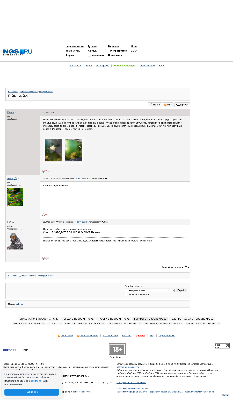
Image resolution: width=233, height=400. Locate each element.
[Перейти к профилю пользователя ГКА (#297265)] (15, 248)
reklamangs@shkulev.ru (127, 367)
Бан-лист (127, 335)
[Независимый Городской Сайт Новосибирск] (17, 52)
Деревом (183, 104)
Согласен (31, 392)
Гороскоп (113, 46)
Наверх (226, 395)
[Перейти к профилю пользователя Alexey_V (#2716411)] (15, 205)
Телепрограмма (117, 50)
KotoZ (20, 304)
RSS (169, 104)
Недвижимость (74, 46)
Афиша (92, 50)
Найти (89, 65)
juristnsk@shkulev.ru (80, 392)
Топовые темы (147, 65)
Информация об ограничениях (131, 382)
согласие (36, 380)
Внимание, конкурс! (125, 65)
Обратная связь (167, 335)
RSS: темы (67, 335)
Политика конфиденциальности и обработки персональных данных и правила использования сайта (165, 392)
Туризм (92, 46)
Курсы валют (96, 55)
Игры (134, 46)
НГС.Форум (13, 92)
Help (152, 335)
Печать (157, 104)
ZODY (134, 50)
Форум (69, 55)
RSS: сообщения (89, 335)
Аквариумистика (46, 92)
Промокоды (115, 55)
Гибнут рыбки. (81, 178)
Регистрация (102, 65)
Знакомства (72, 50)
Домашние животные (28, 92)
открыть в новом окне (138, 294)
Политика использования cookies (132, 389)
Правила (140, 335)
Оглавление (75, 65)
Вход (161, 65)
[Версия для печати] (43, 171)
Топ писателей (110, 335)
